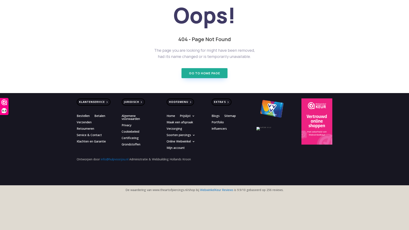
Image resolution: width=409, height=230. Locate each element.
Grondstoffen (131, 144)
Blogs (216, 116)
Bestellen (83, 116)
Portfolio (218, 122)
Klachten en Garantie (91, 141)
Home (171, 116)
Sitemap (230, 116)
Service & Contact (89, 135)
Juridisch (131, 102)
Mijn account (176, 148)
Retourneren (85, 129)
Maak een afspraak (180, 122)
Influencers (219, 129)
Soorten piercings (179, 135)
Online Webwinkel (179, 141)
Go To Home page (204, 73)
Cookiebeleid (130, 132)
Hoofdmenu (178, 102)
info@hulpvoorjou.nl (114, 159)
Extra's (220, 102)
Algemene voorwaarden (131, 117)
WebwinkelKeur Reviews (216, 190)
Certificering (130, 138)
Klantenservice (92, 102)
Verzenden (84, 122)
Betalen (99, 116)
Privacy (126, 125)
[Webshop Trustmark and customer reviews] (316, 122)
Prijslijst (185, 116)
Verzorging (174, 129)
